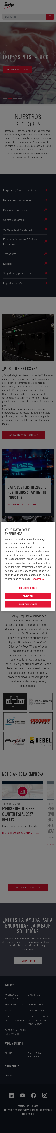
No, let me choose (28, 588)
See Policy (38, 578)
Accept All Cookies (28, 604)
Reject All (28, 596)
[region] (28, 566)
